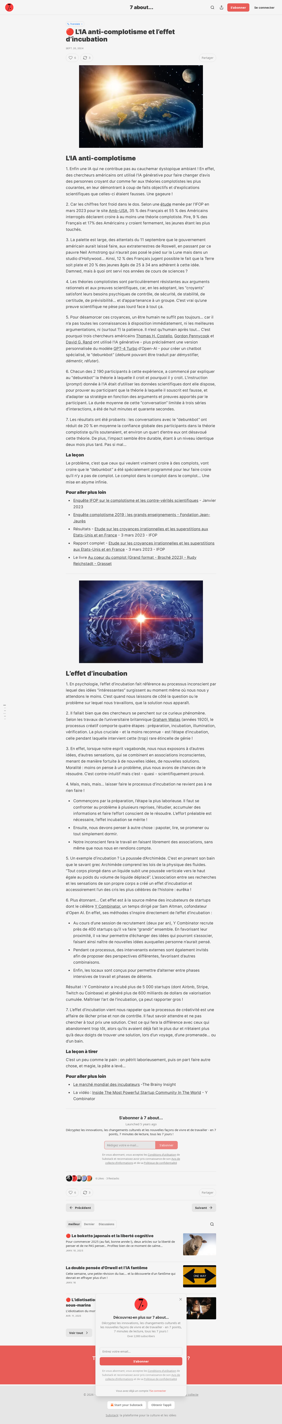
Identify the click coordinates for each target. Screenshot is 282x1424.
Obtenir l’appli (161, 1405)
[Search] (212, 7)
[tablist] (91, 1224)
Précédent (83, 1208)
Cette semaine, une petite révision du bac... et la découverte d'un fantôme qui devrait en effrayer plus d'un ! (120, 1275)
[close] (180, 1299)
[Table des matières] (4, 712)
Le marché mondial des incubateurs (106, 1084)
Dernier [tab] (89, 1224)
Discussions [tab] (106, 1224)
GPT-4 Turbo (125, 348)
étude (165, 204)
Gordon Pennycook (191, 336)
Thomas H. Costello (154, 336)
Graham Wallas (166, 719)
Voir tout (76, 1333)
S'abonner (238, 7)
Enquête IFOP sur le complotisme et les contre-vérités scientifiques (135, 500)
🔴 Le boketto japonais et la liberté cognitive (110, 1235)
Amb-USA (118, 210)
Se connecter (264, 7)
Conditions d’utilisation (162, 1371)
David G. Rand (79, 342)
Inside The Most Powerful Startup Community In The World (146, 1092)
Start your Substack (128, 1405)
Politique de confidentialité (160, 1379)
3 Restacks (112, 1178)
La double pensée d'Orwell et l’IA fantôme (107, 1267)
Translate (75, 23)
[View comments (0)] (106, 1287)
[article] (141, 1246)
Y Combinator (107, 906)
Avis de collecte (187, 1395)
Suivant (201, 1208)
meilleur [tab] (74, 1224)
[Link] (60, 158)
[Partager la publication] (221, 7)
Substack (112, 1415)
